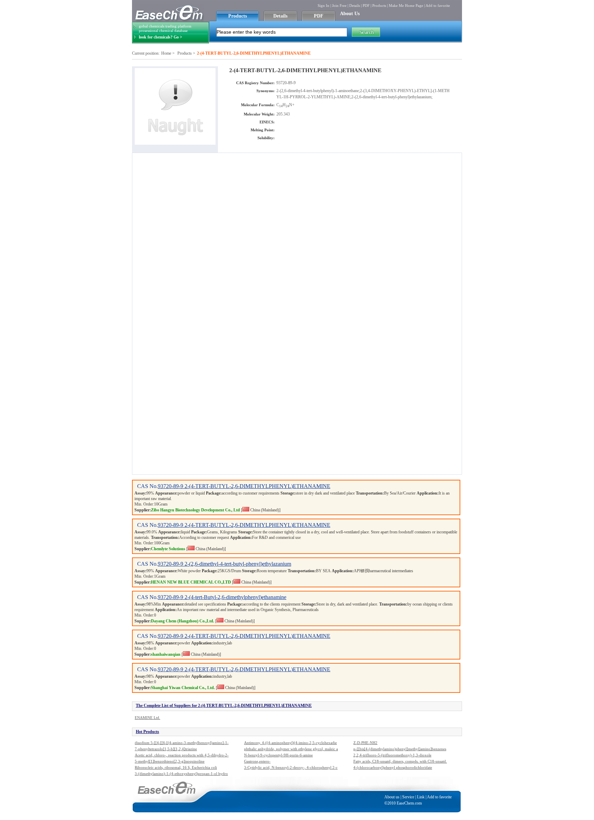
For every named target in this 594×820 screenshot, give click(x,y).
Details (354, 5)
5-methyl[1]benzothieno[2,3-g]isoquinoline (170, 761)
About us (391, 797)
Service (408, 797)
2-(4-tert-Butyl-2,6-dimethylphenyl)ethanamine (235, 597)
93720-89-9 (171, 486)
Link (421, 797)
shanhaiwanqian (165, 654)
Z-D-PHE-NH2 (365, 743)
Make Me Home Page (406, 5)
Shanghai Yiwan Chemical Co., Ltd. (183, 687)
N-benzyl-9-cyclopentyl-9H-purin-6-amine (278, 755)
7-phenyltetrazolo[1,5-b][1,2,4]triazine (166, 749)
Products (379, 5)
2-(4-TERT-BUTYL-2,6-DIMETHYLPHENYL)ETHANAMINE (257, 486)
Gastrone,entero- (257, 761)
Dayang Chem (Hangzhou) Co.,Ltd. (182, 621)
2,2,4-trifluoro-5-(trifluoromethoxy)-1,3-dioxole (392, 755)
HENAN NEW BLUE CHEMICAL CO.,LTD (191, 582)
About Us (350, 13)
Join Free (339, 5)
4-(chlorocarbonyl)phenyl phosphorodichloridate (392, 767)
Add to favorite (438, 5)
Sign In (323, 5)
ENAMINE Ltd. (147, 718)
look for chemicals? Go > (160, 37)
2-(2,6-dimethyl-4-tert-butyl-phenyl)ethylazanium (238, 564)
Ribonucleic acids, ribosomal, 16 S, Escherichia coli (176, 767)
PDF (366, 5)
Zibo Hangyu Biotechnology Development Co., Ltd (195, 510)
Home (166, 53)
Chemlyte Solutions (168, 548)
